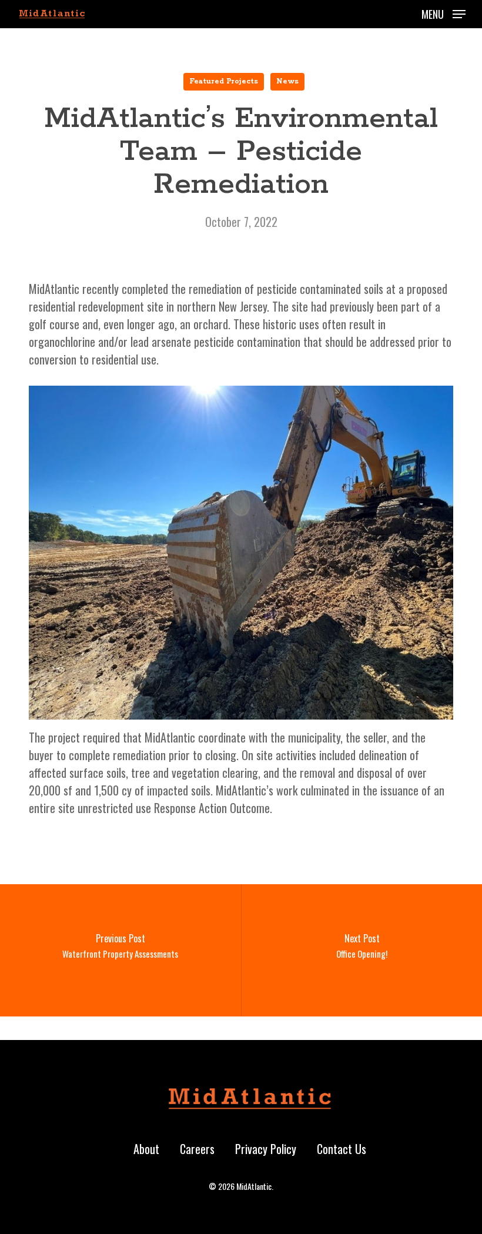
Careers (197, 1149)
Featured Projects (223, 81)
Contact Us (341, 1149)
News (287, 81)
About (146, 1149)
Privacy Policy (265, 1149)
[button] (443, 12)
